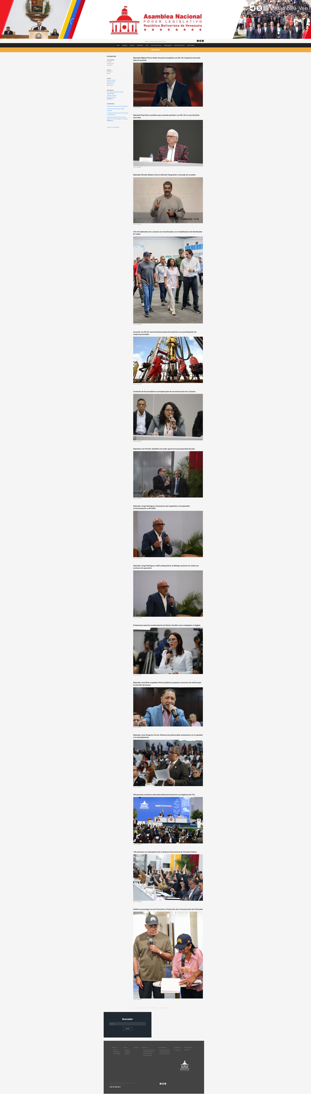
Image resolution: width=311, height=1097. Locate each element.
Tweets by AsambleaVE (113, 127)
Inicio (118, 45)
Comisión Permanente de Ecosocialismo (117, 106)
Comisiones (140, 45)
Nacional (109, 61)
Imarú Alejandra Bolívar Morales (115, 92)
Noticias (132, 45)
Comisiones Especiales (148, 1051)
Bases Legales (116, 1051)
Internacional (110, 63)
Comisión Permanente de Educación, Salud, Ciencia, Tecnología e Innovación (117, 118)
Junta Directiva (116, 1053)
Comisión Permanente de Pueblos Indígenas (116, 109)
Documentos (178, 1050)
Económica (110, 71)
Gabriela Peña (110, 93)
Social (108, 73)
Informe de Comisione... (164, 1053)
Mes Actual (110, 85)
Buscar (128, 1028)
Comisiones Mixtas (147, 1053)
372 (162, 1008)
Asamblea (124, 45)
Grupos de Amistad (147, 1055)
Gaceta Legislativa (179, 45)
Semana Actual (111, 82)
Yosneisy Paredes (111, 95)
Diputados (136, 1047)
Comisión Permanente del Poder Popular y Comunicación (117, 113)
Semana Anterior (111, 80)
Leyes (146, 45)
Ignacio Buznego (111, 97)
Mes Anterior (110, 83)
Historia (115, 1050)
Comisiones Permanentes (149, 1050)
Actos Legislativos (156, 45)
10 (155, 1008)
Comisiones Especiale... (164, 1051)
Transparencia (168, 45)
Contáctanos (190, 45)
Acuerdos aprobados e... (165, 1050)
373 (165, 1008)
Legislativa (110, 65)
